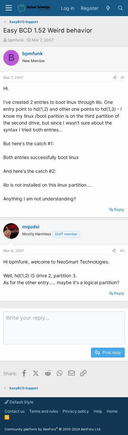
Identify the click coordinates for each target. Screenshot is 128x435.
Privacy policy (76, 411)
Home (112, 411)
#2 (122, 250)
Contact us (15, 411)
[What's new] (108, 8)
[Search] (120, 8)
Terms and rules (43, 411)
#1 (123, 77)
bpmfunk (16, 39)
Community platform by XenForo (53, 429)
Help (98, 411)
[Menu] (8, 8)
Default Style (21, 402)
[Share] (114, 77)
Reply (119, 209)
